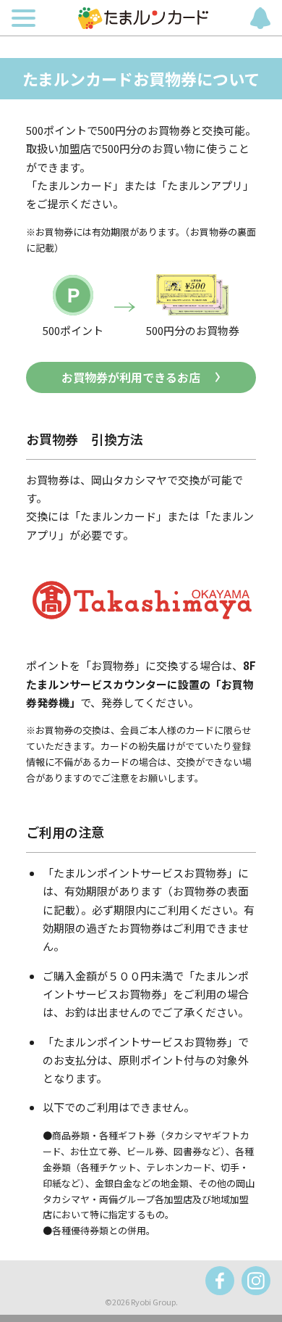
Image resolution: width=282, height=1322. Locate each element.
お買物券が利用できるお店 (130, 377)
